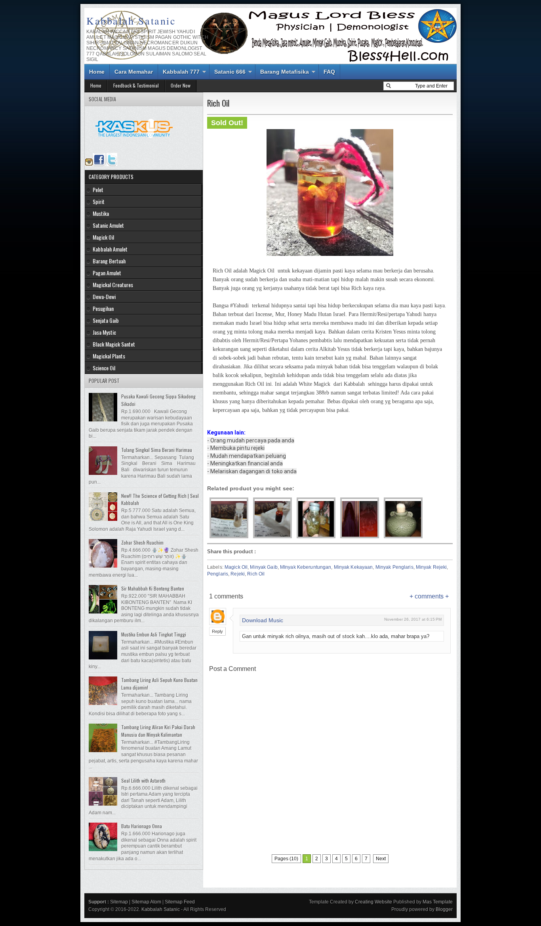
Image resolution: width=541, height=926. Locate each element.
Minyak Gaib (263, 567)
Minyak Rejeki (431, 567)
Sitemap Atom (146, 902)
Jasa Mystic (104, 332)
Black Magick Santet (114, 344)
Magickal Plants (109, 356)
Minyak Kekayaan (353, 567)
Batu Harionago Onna (141, 826)
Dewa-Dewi (104, 296)
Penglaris (217, 574)
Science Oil (104, 368)
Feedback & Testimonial (136, 85)
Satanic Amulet (108, 225)
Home (97, 72)
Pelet (98, 189)
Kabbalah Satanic (131, 20)
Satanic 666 (230, 72)
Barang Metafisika (284, 72)
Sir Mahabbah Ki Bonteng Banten (152, 588)
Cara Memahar (133, 72)
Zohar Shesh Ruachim (142, 542)
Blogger (444, 909)
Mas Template (438, 902)
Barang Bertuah (109, 261)
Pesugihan (103, 308)
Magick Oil (236, 567)
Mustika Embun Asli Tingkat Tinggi (153, 634)
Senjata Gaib (106, 320)
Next (381, 858)
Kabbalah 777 (181, 72)
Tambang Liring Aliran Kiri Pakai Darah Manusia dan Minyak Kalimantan (158, 731)
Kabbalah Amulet (110, 249)
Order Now (180, 85)
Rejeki (237, 574)
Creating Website (373, 902)
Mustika (101, 213)
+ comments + (429, 596)
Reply (217, 631)
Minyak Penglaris (394, 567)
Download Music (262, 620)
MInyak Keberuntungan (305, 567)
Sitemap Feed (180, 902)
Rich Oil (256, 574)
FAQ (329, 72)
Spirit (99, 201)
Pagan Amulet (107, 273)
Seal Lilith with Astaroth (143, 780)
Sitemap (119, 902)
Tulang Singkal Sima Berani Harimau (156, 449)
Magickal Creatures (113, 284)
